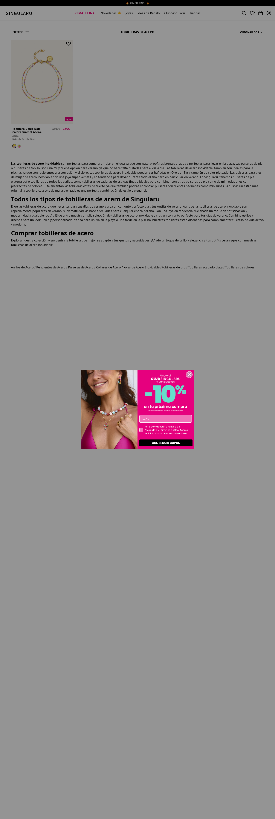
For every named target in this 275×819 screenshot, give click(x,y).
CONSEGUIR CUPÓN (166, 443)
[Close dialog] (189, 374)
